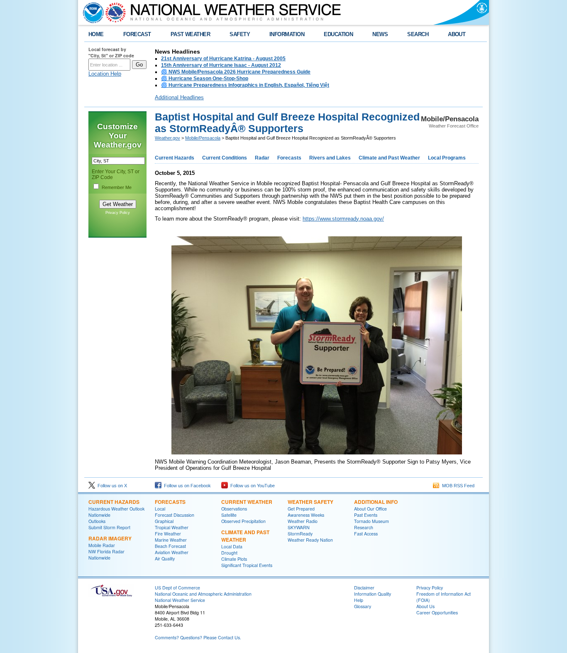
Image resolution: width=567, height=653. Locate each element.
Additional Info (376, 502)
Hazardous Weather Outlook (116, 509)
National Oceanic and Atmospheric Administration (203, 594)
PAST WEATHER (190, 34)
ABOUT (456, 34)
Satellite (229, 515)
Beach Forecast (170, 546)
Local (160, 509)
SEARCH (417, 34)
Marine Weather (171, 540)
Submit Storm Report (109, 527)
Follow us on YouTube (251, 485)
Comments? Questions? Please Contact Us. (198, 637)
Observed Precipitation (243, 521)
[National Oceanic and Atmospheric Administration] (91, 12)
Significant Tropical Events (246, 565)
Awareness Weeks (306, 515)
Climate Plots (234, 559)
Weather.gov (167, 137)
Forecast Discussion (174, 515)
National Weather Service (180, 600)
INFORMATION (286, 34)
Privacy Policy (117, 213)
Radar (262, 158)
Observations (234, 509)
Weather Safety (310, 502)
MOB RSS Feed (457, 485)
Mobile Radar (101, 545)
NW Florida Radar (106, 551)
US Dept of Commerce (177, 587)
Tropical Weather (171, 527)
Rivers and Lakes (330, 158)
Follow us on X (111, 485)
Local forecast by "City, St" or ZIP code (111, 52)
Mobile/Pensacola (202, 137)
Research (363, 527)
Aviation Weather (171, 552)
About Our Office (370, 509)
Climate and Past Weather (389, 158)
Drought (229, 553)
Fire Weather (168, 533)
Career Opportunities (437, 612)
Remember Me (117, 187)
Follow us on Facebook (186, 485)
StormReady (300, 533)
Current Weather (246, 502)
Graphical (164, 521)
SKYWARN (299, 527)
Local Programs (447, 158)
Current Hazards (174, 158)
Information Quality (372, 594)
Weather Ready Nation (310, 540)
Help (358, 600)
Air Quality (165, 558)
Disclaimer (364, 587)
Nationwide (99, 515)
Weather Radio (303, 521)
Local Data (231, 546)
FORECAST (137, 34)
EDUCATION (338, 34)
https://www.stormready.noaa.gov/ (343, 219)
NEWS (380, 34)
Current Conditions (224, 158)
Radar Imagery (110, 538)
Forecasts (289, 158)
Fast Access (366, 533)
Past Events (365, 515)
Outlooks (96, 521)
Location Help (104, 74)
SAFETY (240, 34)
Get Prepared (301, 509)
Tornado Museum (371, 521)
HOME (96, 34)
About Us (425, 606)
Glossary (362, 606)
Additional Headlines (179, 97)
